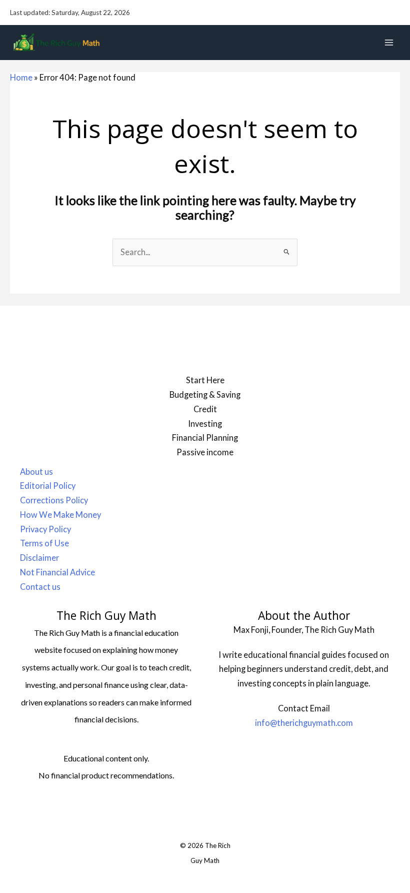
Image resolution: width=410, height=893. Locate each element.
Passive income (205, 452)
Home (21, 77)
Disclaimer (39, 557)
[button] (395, 13)
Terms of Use (44, 543)
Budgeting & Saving (205, 394)
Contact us (40, 586)
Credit (205, 409)
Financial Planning (205, 437)
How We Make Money (60, 514)
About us (36, 471)
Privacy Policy (45, 529)
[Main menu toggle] (389, 43)
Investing (205, 423)
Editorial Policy (48, 485)
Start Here (205, 380)
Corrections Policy (54, 500)
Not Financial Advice (57, 572)
